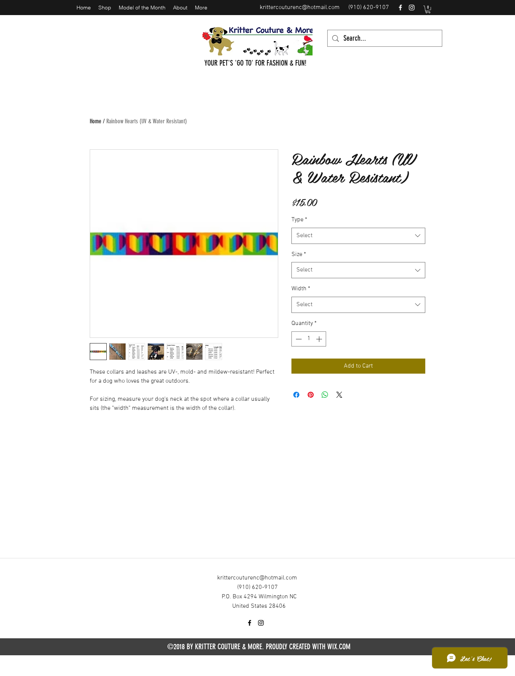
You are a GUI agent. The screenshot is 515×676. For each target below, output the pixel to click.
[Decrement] (298, 339)
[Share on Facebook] (296, 394)
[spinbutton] (308, 339)
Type (299, 220)
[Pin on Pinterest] (310, 394)
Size (298, 254)
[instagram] (411, 7)
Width (300, 289)
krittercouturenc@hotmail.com (300, 7)
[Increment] (319, 339)
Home (95, 121)
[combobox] (358, 236)
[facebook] (400, 7)
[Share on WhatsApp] (325, 394)
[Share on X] (339, 394)
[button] (427, 9)
